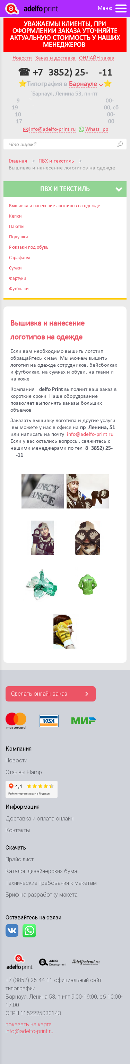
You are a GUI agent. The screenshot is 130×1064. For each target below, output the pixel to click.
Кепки (15, 216)
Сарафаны (19, 257)
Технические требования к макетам (51, 883)
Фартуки (17, 278)
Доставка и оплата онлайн (39, 818)
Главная (18, 161)
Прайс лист (20, 859)
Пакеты (16, 226)
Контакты (18, 830)
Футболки (19, 289)
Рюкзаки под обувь (29, 247)
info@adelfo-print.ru (52, 129)
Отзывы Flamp (24, 772)
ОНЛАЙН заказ (96, 58)
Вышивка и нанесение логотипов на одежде (54, 206)
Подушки (18, 237)
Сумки (15, 268)
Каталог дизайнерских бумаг (43, 871)
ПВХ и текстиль (56, 161)
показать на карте (29, 1024)
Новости (22, 58)
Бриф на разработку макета (42, 894)
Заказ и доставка (55, 58)
